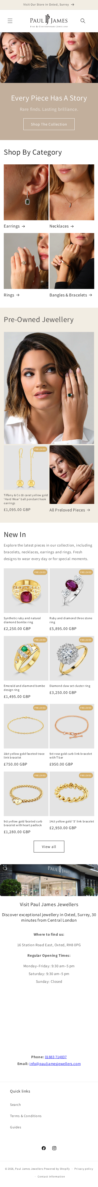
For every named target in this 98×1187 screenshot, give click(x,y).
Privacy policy (83, 1168)
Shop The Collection (49, 124)
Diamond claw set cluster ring (70, 686)
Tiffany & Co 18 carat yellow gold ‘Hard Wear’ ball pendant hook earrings (26, 499)
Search (15, 1104)
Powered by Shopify (57, 1168)
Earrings (12, 226)
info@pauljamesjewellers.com (55, 1063)
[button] (10, 20)
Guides (15, 1127)
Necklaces (59, 226)
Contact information (51, 1176)
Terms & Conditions (26, 1116)
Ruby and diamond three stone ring (71, 620)
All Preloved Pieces (67, 510)
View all (49, 846)
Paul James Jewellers (29, 1168)
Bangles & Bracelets (68, 295)
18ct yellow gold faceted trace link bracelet (24, 756)
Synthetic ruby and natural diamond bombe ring (22, 620)
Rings (9, 295)
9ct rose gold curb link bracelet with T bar (71, 756)
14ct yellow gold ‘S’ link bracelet (72, 821)
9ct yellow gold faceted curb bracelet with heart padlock (23, 823)
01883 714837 (56, 1056)
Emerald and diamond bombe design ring (24, 688)
